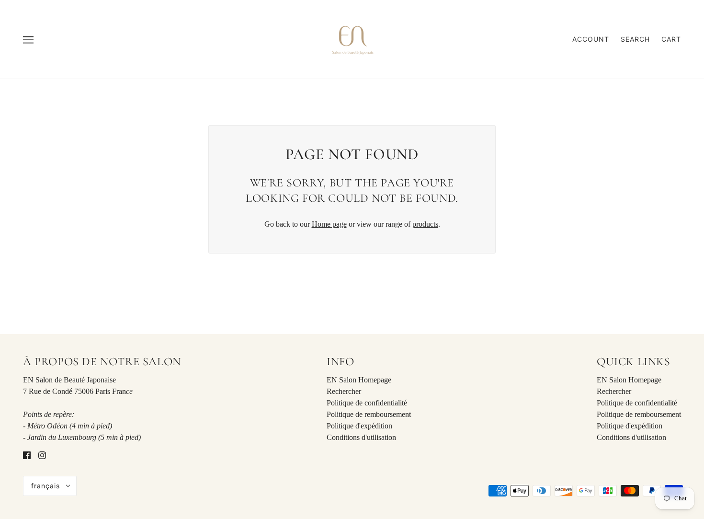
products (425, 224)
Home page (329, 224)
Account (590, 39)
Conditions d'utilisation (361, 437)
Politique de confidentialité (367, 403)
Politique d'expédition (359, 426)
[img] (26, 454)
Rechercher (344, 391)
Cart (671, 39)
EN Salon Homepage (359, 380)
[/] (352, 39)
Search (635, 39)
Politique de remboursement (369, 414)
